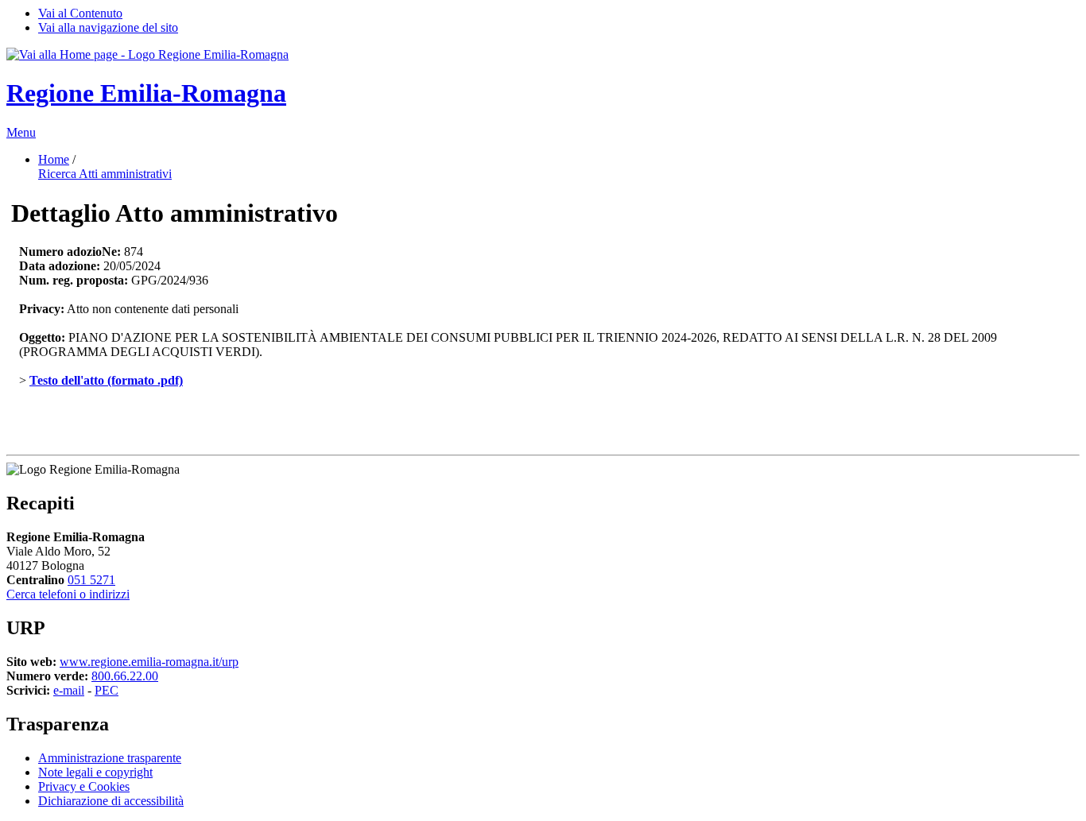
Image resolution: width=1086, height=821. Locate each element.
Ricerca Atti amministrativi (105, 173)
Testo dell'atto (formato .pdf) (106, 380)
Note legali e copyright (95, 772)
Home (53, 159)
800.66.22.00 (124, 676)
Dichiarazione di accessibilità (111, 800)
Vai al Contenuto (80, 13)
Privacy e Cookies (84, 786)
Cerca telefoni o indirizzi (68, 594)
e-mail (68, 690)
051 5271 (91, 580)
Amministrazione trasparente (109, 758)
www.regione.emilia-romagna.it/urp (149, 661)
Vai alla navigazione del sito (108, 27)
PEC (106, 690)
